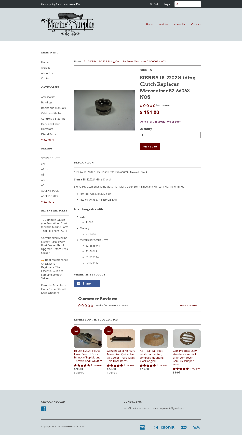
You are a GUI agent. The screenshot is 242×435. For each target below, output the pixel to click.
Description (84, 162)
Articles (163, 24)
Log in (167, 4)
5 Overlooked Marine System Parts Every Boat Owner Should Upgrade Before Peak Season (54, 245)
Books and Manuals (53, 108)
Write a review (188, 305)
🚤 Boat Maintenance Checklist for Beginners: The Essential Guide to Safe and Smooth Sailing (54, 269)
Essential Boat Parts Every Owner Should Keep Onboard (53, 289)
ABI (43, 174)
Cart (155, 4)
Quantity (146, 129)
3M (43, 163)
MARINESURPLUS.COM (72, 426)
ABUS (44, 180)
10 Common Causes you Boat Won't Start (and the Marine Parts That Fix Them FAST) (54, 225)
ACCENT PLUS (50, 191)
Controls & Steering (53, 118)
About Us (180, 24)
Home (149, 24)
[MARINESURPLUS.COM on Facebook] (43, 409)
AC (42, 185)
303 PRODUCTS (50, 158)
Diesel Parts (48, 134)
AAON (45, 169)
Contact (196, 24)
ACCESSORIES (49, 196)
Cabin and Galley (51, 113)
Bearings (46, 102)
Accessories (48, 97)
